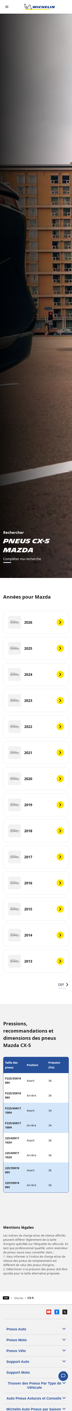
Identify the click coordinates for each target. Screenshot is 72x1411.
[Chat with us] (63, 1376)
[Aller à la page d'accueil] (40, 6)
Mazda (18, 1298)
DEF (61, 984)
